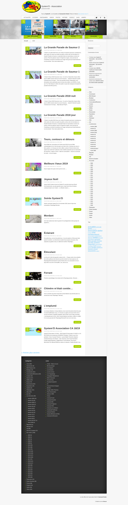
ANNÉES (83, 17)
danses (90, 238)
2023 (91, 199)
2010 (91, 173)
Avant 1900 (93, 150)
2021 (91, 195)
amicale (98, 227)
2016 (91, 185)
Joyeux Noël (51, 179)
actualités (92, 227)
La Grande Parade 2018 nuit (60, 96)
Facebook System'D (52, 381)
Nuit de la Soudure (93, 158)
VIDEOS (52, 17)
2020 (91, 193)
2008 (91, 169)
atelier (100, 231)
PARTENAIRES (44, 17)
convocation (91, 236)
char (94, 232)
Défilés (91, 108)
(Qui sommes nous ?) (83, 13)
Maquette (91, 152)
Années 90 (93, 146)
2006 (91, 165)
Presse (91, 211)
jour (90, 122)
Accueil (26, 40)
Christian (51, 50)
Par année (91, 160)
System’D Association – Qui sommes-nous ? (95, 59)
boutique (90, 232)
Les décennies (92, 124)
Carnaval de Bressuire (52, 415)
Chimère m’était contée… (58, 288)
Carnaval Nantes (51, 411)
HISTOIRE (64, 17)
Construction (92, 100)
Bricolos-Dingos (51, 365)
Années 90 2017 (94, 148)
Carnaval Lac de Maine (52, 407)
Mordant (48, 215)
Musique (91, 154)
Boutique (91, 98)
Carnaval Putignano (51, 403)
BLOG (78, 17)
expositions (91, 239)
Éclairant (49, 233)
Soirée (90, 215)
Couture (91, 104)
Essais (90, 110)
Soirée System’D (53, 198)
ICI (47, 383)
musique (90, 246)
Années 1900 (93, 126)
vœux (97, 251)
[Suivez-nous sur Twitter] (96, 17)
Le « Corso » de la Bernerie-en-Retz (35, 27)
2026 (91, 205)
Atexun (105, 501)
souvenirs (92, 251)
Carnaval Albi (50, 401)
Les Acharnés (50, 369)
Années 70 (93, 142)
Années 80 (93, 144)
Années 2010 (93, 132)
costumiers (98, 236)
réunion (90, 249)
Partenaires (92, 207)
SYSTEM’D (35, 17)
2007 (91, 167)
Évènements (92, 112)
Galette (91, 116)
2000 (91, 163)
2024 (91, 201)
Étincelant (49, 252)
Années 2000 (93, 130)
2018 (91, 189)
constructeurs (93, 234)
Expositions (92, 114)
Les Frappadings (51, 373)
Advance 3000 (50, 393)
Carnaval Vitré (50, 405)
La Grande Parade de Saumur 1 (62, 71)
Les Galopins (50, 367)
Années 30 (93, 134)
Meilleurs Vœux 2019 (56, 163)
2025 (91, 203)
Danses (91, 106)
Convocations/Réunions (95, 102)
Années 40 (93, 136)
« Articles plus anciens (30, 353)
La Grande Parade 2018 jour (60, 115)
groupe (94, 241)
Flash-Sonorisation (51, 391)
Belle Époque (92, 96)
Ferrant (48, 272)
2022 (91, 197)
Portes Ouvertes (93, 209)
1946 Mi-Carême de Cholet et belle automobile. (95, 70)
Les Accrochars (50, 371)
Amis (90, 92)
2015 (91, 183)
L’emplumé (50, 305)
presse (90, 247)
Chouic (48, 395)
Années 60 (93, 140)
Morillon (49, 387)
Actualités (27, 17)
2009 (91, 171)
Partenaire (98, 246)
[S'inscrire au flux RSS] (105, 17)
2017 (91, 187)
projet (94, 247)
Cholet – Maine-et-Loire (52, 363)
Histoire (99, 241)
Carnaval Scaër (50, 397)
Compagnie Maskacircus (53, 375)
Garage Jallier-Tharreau (52, 389)
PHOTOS (58, 17)
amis (90, 229)
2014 (91, 181)
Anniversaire (92, 94)
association (92, 231)
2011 (91, 175)
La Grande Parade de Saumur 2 (62, 47)
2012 (91, 177)
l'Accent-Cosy (50, 379)
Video (90, 217)
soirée (95, 249)
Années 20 (93, 128)
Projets (91, 213)
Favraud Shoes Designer (53, 385)
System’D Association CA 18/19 (62, 328)
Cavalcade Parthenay (52, 409)
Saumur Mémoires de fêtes (53, 413)
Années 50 (93, 138)
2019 (91, 191)
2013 (91, 179)
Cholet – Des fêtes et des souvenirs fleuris (68, 29)
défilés (95, 238)
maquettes (91, 244)
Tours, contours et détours (59, 139)
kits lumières (95, 243)
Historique (91, 118)
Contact (72, 17)
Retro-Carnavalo (51, 377)
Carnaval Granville (51, 399)
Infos (90, 120)
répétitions (99, 247)
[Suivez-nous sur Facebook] (101, 17)
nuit (90, 156)
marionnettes (98, 244)
